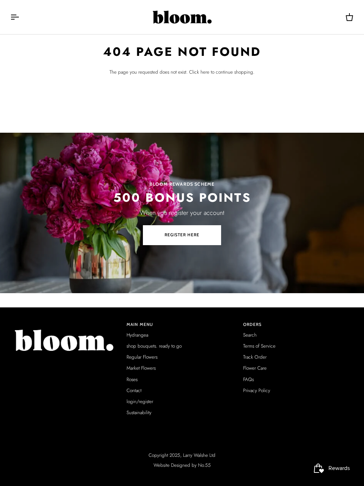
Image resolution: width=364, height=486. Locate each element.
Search (250, 335)
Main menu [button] (140, 324)
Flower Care (255, 368)
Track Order (255, 357)
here (204, 72)
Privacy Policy (256, 390)
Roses (132, 379)
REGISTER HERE (182, 234)
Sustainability (139, 412)
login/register (140, 401)
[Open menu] (21, 17)
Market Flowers (141, 368)
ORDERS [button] (252, 324)
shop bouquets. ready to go (154, 346)
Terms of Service (259, 346)
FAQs (248, 379)
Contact (134, 390)
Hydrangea (137, 335)
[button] (65, 323)
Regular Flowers (142, 357)
